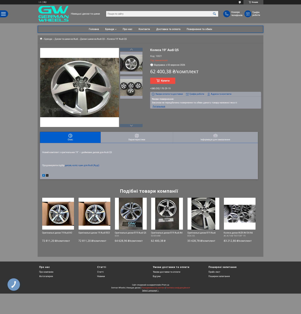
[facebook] (43, 176)
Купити (165, 80)
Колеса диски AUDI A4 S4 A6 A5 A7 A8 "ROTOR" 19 (238, 234)
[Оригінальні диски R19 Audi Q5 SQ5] (131, 214)
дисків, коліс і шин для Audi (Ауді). (82, 165)
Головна (94, 29)
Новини (101, 276)
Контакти (144, 29)
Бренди (109, 29)
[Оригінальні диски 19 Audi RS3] (94, 214)
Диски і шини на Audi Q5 (92, 39)
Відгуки (157, 276)
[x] (47, 176)
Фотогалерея (46, 276)
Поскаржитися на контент (153, 288)
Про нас (127, 29)
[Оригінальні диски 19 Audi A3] (58, 214)
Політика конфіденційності (178, 288)
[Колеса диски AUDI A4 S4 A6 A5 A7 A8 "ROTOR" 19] (240, 214)
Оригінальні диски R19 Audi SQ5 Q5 (201, 234)
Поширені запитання (219, 276)
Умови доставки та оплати (166, 272)
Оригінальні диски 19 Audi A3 (57, 232)
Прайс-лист (214, 272)
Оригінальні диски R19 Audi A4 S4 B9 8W (166, 234)
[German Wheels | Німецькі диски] (53, 14)
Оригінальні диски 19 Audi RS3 (94, 232)
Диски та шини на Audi (66, 39)
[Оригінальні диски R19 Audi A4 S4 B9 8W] (167, 214)
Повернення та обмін (199, 29)
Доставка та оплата (168, 29)
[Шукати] (214, 14)
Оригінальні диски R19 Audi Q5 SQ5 (130, 234)
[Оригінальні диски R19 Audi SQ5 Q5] (203, 214)
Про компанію (46, 272)
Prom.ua (165, 285)
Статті (100, 272)
